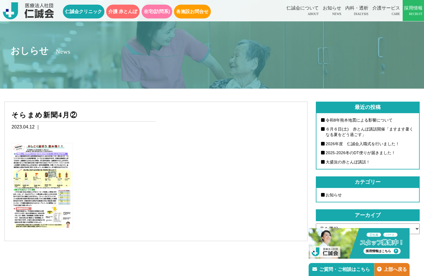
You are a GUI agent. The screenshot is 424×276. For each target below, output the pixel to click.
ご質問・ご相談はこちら (344, 269)
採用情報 (413, 10)
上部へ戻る (395, 269)
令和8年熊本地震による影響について (359, 120)
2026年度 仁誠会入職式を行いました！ (362, 143)
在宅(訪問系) (157, 11)
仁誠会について (302, 10)
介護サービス (386, 10)
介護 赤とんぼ (122, 11)
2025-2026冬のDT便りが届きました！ (360, 152)
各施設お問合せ (192, 11)
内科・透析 (356, 10)
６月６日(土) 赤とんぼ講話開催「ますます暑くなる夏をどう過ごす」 (369, 132)
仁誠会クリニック (83, 11)
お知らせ (332, 10)
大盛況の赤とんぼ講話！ (348, 162)
